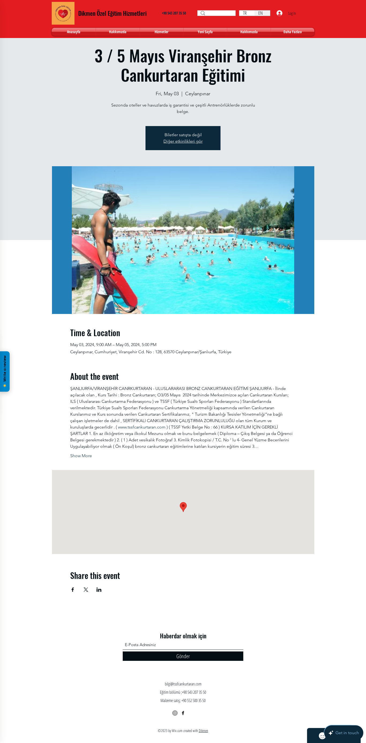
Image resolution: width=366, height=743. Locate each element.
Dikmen (203, 730)
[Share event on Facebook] (72, 589)
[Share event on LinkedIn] (99, 589)
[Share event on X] (85, 589)
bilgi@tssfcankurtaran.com (183, 684)
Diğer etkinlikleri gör (183, 141)
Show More (81, 455)
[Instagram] (175, 713)
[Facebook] (183, 713)
